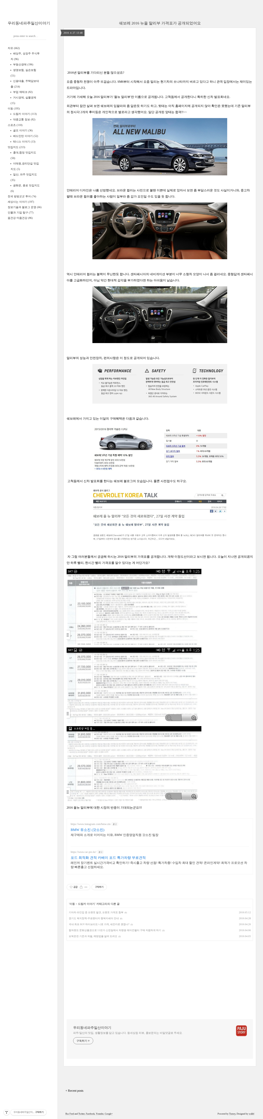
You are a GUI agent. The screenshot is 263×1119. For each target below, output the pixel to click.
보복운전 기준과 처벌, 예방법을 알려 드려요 (93, 936)
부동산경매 (22, 64)
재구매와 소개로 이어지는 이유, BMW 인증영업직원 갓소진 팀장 (114, 835)
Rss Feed (69, 1113)
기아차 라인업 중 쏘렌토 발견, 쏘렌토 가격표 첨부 (96, 912)
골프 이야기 (22, 130)
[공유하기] (81, 887)
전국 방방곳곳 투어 (22, 196)
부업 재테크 (22, 92)
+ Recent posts (74, 1090)
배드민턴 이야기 (25, 136)
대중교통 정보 (23, 119)
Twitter (81, 1113)
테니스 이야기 (23, 141)
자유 (14, 48)
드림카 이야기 (24, 113)
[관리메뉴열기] (6, 1112)
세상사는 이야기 (21, 201)
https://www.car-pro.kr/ (83, 852)
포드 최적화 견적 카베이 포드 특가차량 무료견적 (108, 858)
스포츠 (15, 125)
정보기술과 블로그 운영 (25, 207)
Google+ (109, 1113)
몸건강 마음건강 (20, 218)
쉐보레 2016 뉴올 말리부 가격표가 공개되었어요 (160, 23)
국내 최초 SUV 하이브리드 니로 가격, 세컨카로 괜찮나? (99, 924)
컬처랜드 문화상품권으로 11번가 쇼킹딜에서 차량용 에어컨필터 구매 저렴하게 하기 (115, 930)
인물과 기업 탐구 (21, 212)
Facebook (90, 1113)
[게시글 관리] (86, 887)
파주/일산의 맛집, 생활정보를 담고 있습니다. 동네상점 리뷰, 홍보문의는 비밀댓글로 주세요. (128, 1033)
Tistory (232, 1113)
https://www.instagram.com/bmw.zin (91, 824)
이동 (14, 108)
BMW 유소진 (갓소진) (87, 830)
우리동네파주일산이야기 (29, 23)
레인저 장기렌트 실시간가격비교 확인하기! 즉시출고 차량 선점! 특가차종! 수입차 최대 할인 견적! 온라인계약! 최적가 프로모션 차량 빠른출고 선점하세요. (159, 865)
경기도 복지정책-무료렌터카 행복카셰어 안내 (94, 918)
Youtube (100, 1113)
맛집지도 (16, 147)
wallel (251, 1113)
